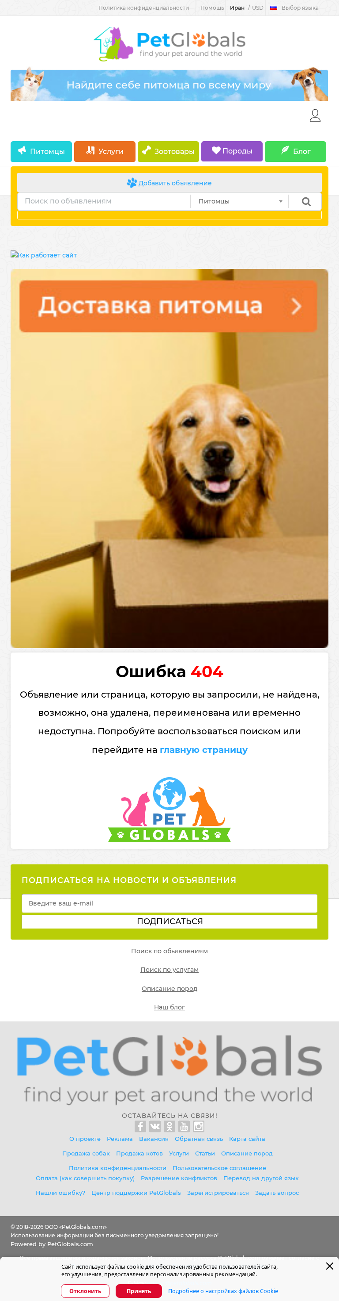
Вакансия (154, 1138)
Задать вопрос (277, 1192)
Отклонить (85, 1291)
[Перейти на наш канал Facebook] (142, 1127)
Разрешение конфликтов (179, 1178)
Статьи (205, 1153)
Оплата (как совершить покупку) (85, 1178)
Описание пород (169, 989)
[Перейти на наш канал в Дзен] (198, 1127)
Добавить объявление (174, 183)
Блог (302, 151)
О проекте (85, 1138)
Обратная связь (199, 1138)
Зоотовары (174, 151)
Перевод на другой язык (261, 1178)
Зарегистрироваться (218, 1192)
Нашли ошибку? (60, 1192)
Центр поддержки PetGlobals (136, 1192)
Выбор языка (300, 7)
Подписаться (170, 921)
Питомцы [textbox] (214, 201)
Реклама (120, 1138)
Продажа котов (139, 1153)
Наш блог (169, 1007)
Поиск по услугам (169, 970)
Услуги (111, 151)
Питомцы (47, 151)
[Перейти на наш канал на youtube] (185, 1127)
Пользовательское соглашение (219, 1167)
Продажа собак (86, 1153)
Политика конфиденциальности (143, 7)
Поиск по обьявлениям (169, 951)
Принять (139, 1291)
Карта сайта (247, 1138)
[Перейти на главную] (169, 1070)
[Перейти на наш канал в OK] (171, 1127)
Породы (236, 151)
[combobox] (239, 201)
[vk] (156, 1127)
